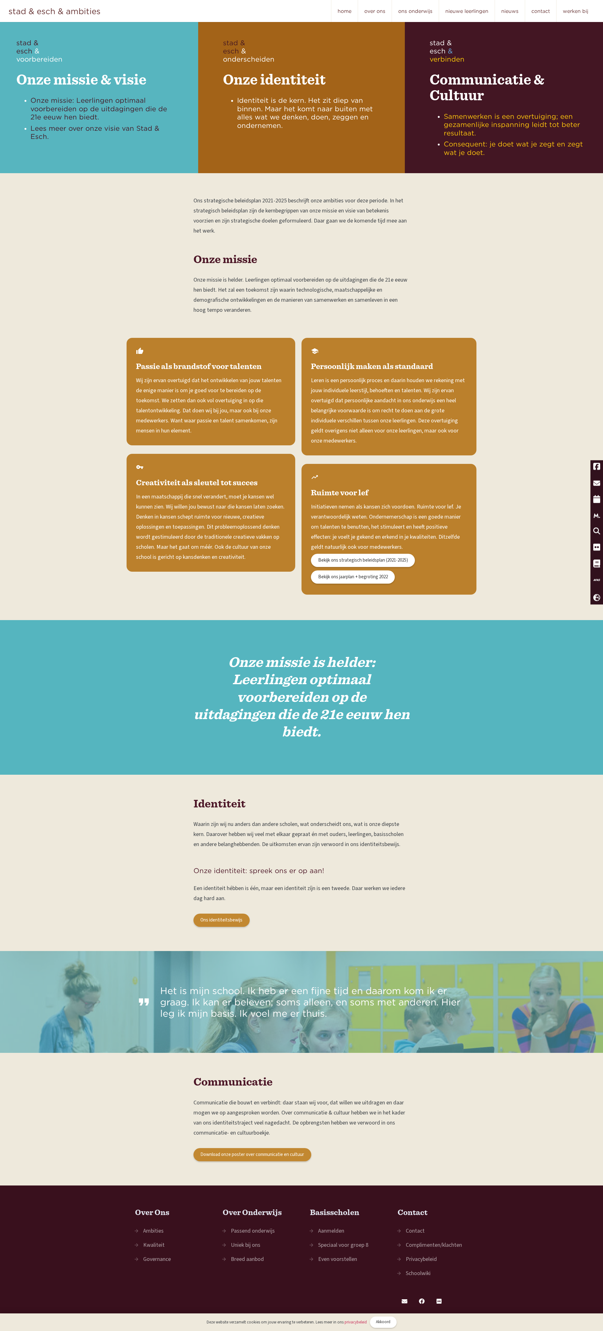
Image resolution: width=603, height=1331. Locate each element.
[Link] (301, 97)
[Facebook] (422, 1301)
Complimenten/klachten (434, 1245)
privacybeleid (356, 1322)
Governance (157, 1259)
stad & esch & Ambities (54, 11)
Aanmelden (331, 1231)
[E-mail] (405, 1301)
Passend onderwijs (253, 1231)
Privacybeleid (421, 1259)
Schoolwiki (418, 1273)
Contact (415, 1231)
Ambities (153, 1231)
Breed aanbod (247, 1259)
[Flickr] (439, 1301)
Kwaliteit (154, 1245)
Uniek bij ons (245, 1245)
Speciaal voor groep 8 (343, 1245)
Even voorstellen (337, 1259)
